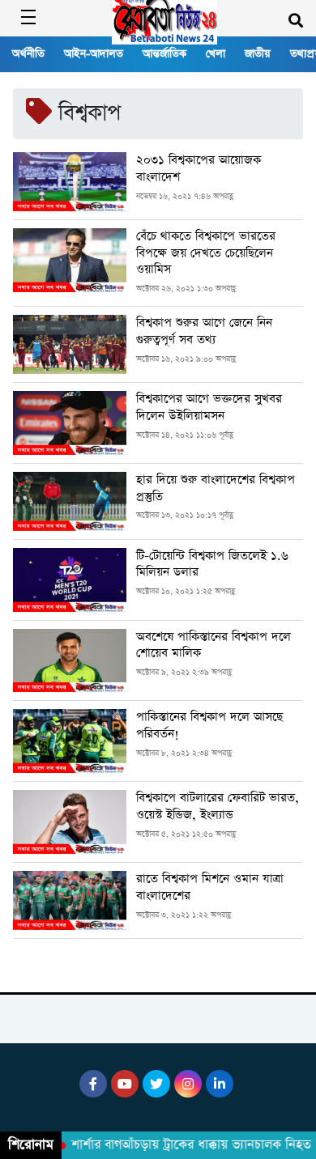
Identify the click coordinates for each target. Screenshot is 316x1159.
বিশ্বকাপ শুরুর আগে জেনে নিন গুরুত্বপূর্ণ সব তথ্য (204, 331)
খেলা (215, 54)
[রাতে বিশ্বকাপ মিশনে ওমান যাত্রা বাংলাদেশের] (69, 900)
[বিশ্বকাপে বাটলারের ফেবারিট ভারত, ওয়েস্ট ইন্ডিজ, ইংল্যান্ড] (69, 822)
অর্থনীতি (28, 54)
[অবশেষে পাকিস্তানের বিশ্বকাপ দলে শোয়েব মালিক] (69, 661)
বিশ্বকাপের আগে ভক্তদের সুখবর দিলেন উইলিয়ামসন (209, 407)
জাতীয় (258, 54)
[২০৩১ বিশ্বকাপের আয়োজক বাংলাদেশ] (69, 181)
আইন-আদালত (93, 54)
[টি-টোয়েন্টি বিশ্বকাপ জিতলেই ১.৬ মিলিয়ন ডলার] (69, 580)
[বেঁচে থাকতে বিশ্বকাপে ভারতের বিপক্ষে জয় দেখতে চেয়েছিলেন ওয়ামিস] (69, 263)
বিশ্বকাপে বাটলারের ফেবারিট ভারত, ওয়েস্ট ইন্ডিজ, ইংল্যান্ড (217, 806)
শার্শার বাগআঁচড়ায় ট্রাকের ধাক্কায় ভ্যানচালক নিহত (185, 1145)
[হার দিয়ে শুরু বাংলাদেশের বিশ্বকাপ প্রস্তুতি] (69, 501)
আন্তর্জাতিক (164, 54)
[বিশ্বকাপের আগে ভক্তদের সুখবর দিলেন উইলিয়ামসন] (69, 423)
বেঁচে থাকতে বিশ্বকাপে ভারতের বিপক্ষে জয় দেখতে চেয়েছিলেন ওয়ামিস (205, 253)
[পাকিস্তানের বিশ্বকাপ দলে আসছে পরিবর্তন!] (69, 741)
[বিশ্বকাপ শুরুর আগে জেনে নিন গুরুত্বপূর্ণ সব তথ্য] (69, 344)
